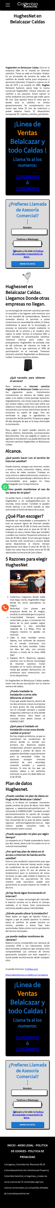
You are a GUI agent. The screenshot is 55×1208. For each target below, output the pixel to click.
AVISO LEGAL (26, 1145)
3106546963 (27, 177)
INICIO (11, 1145)
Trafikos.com (31, 969)
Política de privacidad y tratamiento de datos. (27, 254)
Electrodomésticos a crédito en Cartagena (27, 974)
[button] (6, 6)
